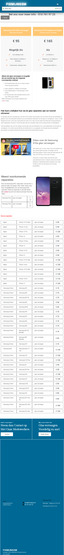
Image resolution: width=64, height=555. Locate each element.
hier (4, 101)
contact (6, 192)
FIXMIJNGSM (16, 4)
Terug (5, 17)
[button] (57, 4)
